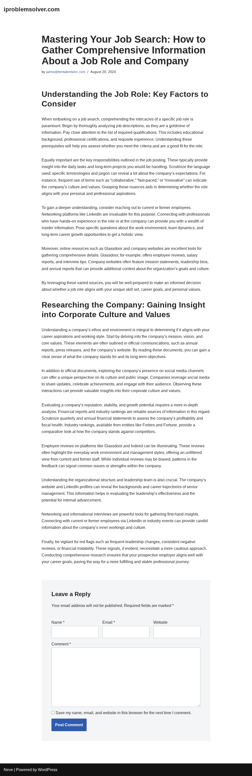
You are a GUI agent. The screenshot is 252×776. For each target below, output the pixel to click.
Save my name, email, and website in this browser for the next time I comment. (123, 713)
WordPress (47, 770)
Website (160, 622)
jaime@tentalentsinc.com (65, 72)
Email (108, 622)
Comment (61, 644)
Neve (8, 770)
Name (57, 622)
